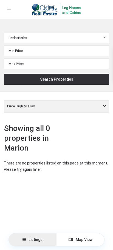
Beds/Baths (18, 38)
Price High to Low (21, 106)
